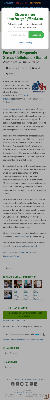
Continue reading (25, 42)
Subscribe (36, 34)
